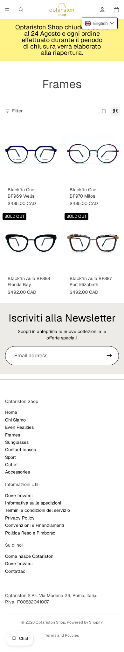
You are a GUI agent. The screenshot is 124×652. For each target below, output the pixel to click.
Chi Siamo (15, 420)
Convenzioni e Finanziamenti (34, 525)
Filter (17, 111)
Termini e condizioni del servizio (37, 510)
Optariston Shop (50, 622)
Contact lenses (20, 449)
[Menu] (7, 9)
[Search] (21, 10)
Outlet (11, 464)
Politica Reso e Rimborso (30, 533)
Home (11, 412)
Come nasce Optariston (29, 556)
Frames (12, 435)
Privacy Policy (20, 518)
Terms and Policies (62, 635)
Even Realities (19, 427)
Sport (10, 457)
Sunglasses (17, 442)
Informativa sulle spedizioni (33, 503)
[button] (99, 23)
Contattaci (15, 571)
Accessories (17, 472)
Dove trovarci (18, 495)
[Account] (102, 10)
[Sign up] (109, 355)
